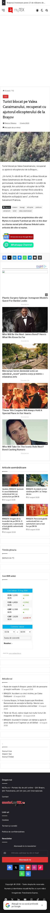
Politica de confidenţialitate (13, 832)
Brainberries (25, 304)
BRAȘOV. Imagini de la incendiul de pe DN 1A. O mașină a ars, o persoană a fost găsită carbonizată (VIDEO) (12, 523)
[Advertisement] (25, 48)
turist (14, 211)
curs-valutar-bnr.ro (15, 653)
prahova (38, 207)
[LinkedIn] (15, 258)
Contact (5, 797)
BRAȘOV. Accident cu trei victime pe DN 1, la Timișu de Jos (36, 491)
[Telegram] (30, 258)
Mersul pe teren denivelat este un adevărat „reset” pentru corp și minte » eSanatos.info (23, 374)
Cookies (5, 820)
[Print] (40, 258)
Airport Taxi (7, 754)
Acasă (7, 91)
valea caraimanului (25, 211)
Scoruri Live (7, 751)
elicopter (30, 207)
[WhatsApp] (25, 258)
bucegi (22, 207)
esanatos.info (25, 380)
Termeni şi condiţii (9, 826)
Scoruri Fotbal (8, 757)
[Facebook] (4, 258)
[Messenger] (20, 258)
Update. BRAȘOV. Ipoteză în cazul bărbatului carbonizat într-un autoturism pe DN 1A (12, 493)
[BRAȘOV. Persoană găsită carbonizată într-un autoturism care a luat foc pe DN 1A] (37, 510)
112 (12, 91)
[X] (9, 258)
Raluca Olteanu (10, 123)
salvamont (6, 211)
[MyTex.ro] (17, 10)
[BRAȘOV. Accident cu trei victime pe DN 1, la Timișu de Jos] (37, 480)
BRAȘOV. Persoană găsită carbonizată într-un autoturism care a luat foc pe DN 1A (36, 522)
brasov (15, 207)
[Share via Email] (35, 258)
